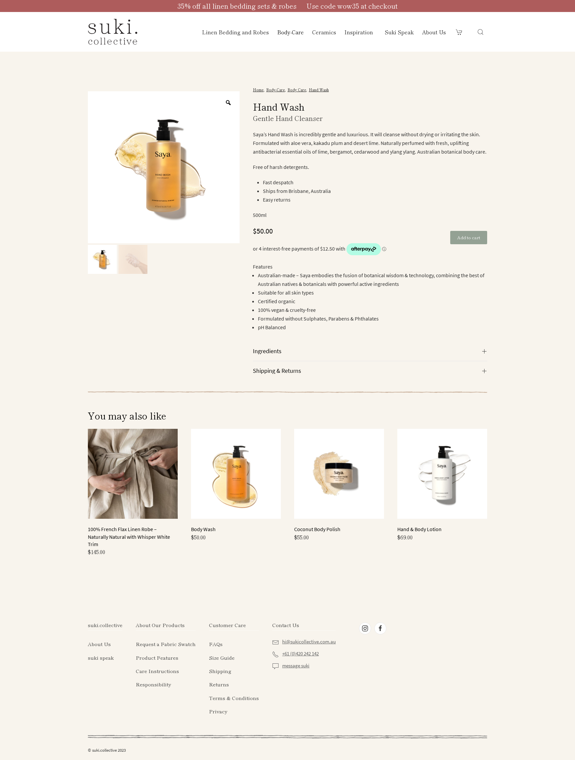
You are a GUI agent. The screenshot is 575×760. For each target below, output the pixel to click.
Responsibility (153, 684)
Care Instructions (157, 670)
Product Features (157, 657)
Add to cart (468, 237)
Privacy (218, 711)
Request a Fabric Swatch (166, 643)
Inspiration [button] (358, 32)
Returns (219, 684)
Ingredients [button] (267, 351)
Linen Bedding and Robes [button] (235, 32)
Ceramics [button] (324, 32)
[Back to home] (113, 32)
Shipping (220, 670)
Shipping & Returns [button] (277, 371)
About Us (434, 32)
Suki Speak (399, 32)
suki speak (101, 657)
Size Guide (222, 657)
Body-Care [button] (290, 32)
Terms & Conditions (234, 697)
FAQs (216, 643)
